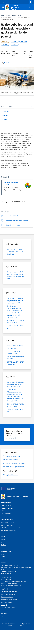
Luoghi (3, 554)
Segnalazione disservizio (8, 594)
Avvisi (2, 542)
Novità (8, 15)
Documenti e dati (6, 513)
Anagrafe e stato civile (7, 522)
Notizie (14, 15)
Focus (19, 15)
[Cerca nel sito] (30, 7)
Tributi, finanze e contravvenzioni (10, 528)
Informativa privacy (6, 602)
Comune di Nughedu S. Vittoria (11, 183)
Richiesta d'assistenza (7, 597)
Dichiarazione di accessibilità (9, 608)
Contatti (10, 626)
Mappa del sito (26, 624)
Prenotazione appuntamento (9, 592)
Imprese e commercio (7, 525)
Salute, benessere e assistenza (9, 530)
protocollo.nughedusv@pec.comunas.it (15, 581)
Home (2, 15)
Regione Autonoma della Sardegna (10, 2)
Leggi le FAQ (4, 589)
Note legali (4, 605)
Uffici (2, 511)
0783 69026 (9, 577)
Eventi (3, 557)
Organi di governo (6, 505)
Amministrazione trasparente (9, 600)
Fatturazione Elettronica (8, 624)
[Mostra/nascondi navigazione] (3, 7)
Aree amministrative (7, 508)
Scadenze (3, 545)
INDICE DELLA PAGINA (6, 106)
